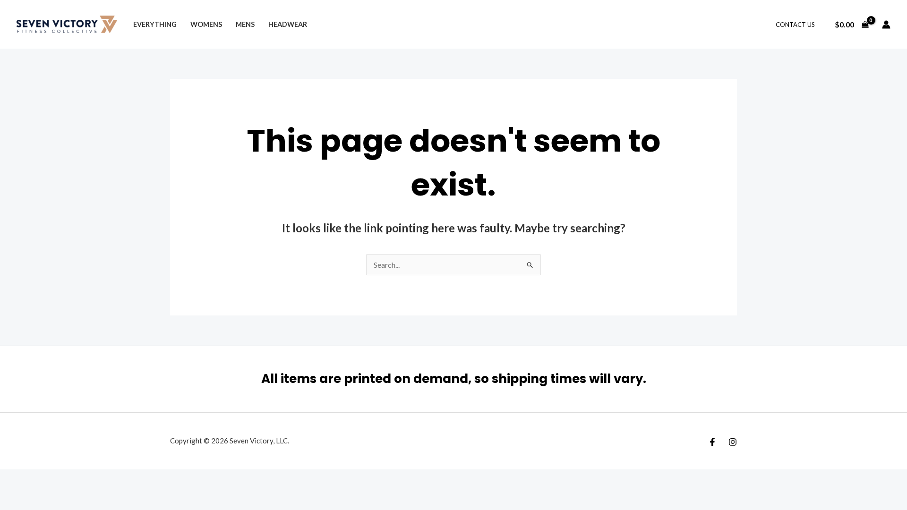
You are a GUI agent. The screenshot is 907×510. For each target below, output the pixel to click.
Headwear (287, 24)
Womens (206, 24)
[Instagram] (732, 442)
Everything (155, 24)
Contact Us (795, 24)
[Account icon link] (886, 24)
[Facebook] (712, 442)
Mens (245, 24)
